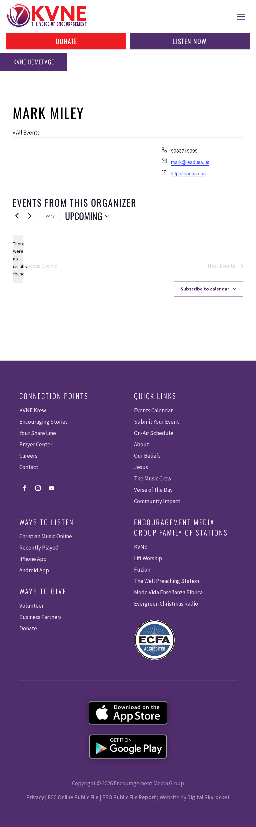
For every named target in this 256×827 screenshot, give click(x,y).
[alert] (18, 259)
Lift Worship (148, 558)
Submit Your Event (156, 421)
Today (49, 215)
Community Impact (157, 501)
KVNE (140, 547)
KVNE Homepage (33, 61)
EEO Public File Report (129, 797)
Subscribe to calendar (205, 289)
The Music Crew (152, 478)
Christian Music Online (45, 536)
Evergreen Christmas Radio (166, 603)
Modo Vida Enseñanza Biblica (168, 592)
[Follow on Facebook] (24, 488)
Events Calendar (153, 410)
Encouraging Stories (43, 421)
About (141, 444)
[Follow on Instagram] (38, 488)
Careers (28, 455)
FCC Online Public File (73, 797)
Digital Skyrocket (208, 797)
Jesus (141, 467)
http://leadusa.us (188, 173)
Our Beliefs (147, 455)
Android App (34, 570)
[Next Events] (30, 216)
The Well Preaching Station (166, 581)
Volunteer (31, 605)
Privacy (35, 797)
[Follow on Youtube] (51, 488)
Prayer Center (35, 444)
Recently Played (39, 547)
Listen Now (190, 41)
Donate (66, 41)
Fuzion (142, 569)
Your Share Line (37, 433)
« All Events (26, 132)
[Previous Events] (17, 216)
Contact (28, 467)
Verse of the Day (153, 489)
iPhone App (33, 559)
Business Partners (40, 617)
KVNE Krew (32, 410)
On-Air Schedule (153, 433)
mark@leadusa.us (190, 162)
